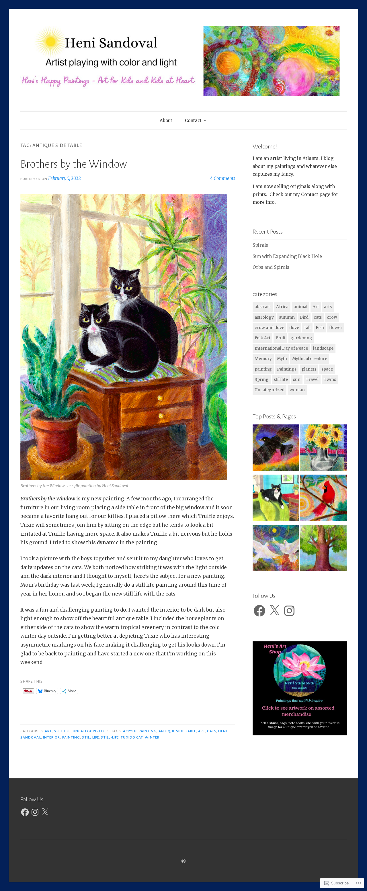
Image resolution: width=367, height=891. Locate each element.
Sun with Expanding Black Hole (287, 256)
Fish (320, 327)
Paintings (286, 369)
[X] (274, 611)
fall (307, 327)
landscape (323, 348)
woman (297, 389)
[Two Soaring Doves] (276, 549)
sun (296, 379)
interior (51, 737)
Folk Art (262, 337)
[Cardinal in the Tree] (323, 499)
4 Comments (222, 178)
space (327, 369)
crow (332, 317)
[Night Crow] (276, 448)
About (166, 120)
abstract (263, 306)
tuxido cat (132, 737)
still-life (110, 737)
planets (309, 369)
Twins (330, 379)
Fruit (280, 337)
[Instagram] (289, 611)
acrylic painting (140, 731)
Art (48, 731)
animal (300, 306)
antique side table (177, 731)
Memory (263, 358)
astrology (264, 317)
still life (62, 731)
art (201, 731)
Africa (282, 306)
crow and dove (269, 327)
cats (211, 731)
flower (335, 327)
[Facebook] (259, 611)
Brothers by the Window (73, 164)
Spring (262, 379)
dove (294, 327)
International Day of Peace (281, 348)
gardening (301, 337)
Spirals (260, 245)
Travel (312, 379)
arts (328, 306)
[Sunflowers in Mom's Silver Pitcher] (323, 448)
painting (71, 737)
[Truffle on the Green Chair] (276, 499)
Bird (304, 317)
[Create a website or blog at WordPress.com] (183, 861)
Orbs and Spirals (271, 267)
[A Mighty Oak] (323, 549)
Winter (152, 737)
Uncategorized (88, 731)
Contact (193, 120)
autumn (287, 317)
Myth (282, 358)
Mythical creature (309, 358)
